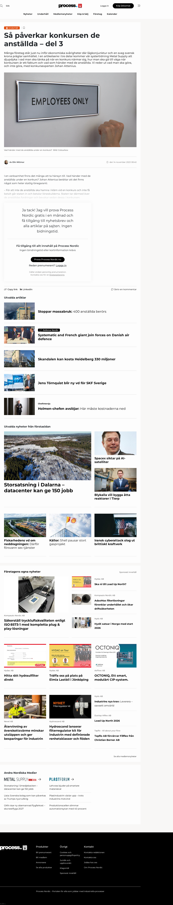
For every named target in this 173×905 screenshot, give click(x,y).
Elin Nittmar (18, 162)
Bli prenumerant (43, 852)
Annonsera (41, 862)
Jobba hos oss (90, 862)
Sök (8, 6)
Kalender (112, 14)
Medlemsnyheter (62, 14)
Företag (97, 14)
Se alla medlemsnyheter (125, 756)
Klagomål (64, 868)
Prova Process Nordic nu (47, 259)
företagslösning (56, 275)
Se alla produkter (44, 867)
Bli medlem (41, 857)
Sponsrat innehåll (68, 873)
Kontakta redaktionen (94, 852)
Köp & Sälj (82, 14)
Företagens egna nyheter (22, 571)
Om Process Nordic (93, 867)
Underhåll (43, 14)
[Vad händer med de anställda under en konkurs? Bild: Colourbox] (70, 109)
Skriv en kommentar (125, 289)
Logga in (61, 265)
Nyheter (27, 14)
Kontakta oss (90, 857)
